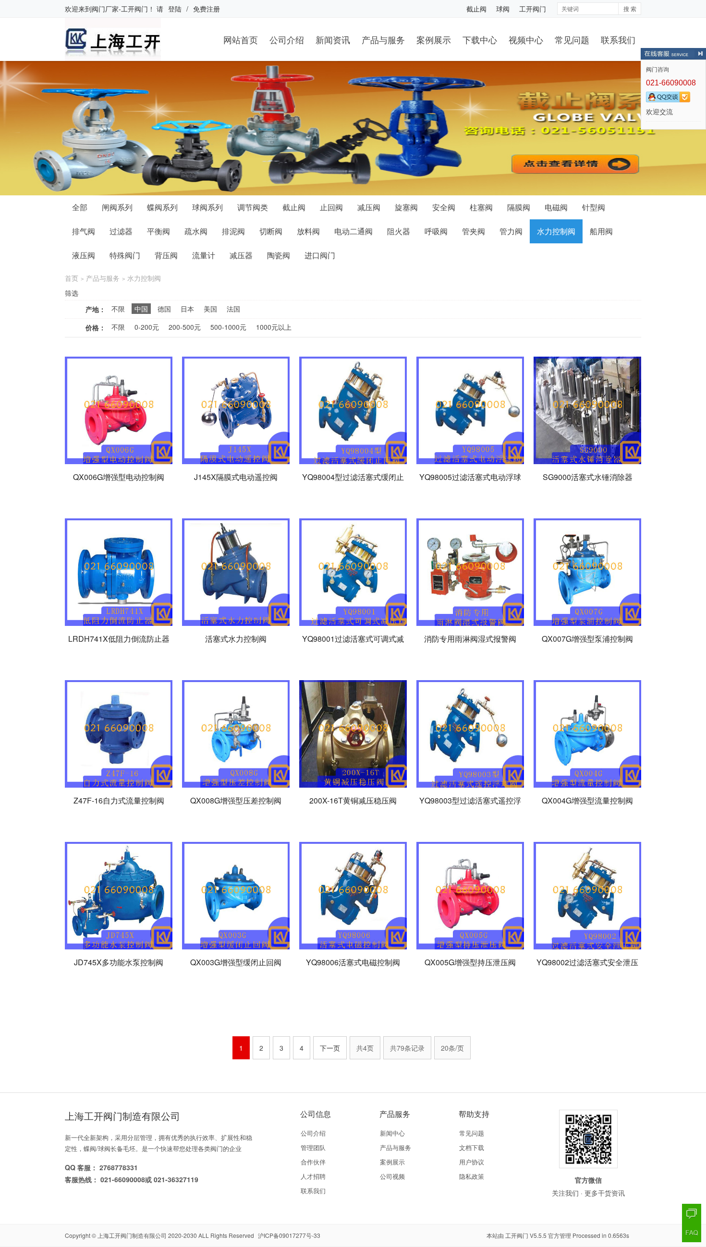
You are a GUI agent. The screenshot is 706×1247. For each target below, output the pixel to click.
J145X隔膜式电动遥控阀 (236, 476)
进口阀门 (319, 255)
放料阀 (308, 231)
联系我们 (618, 39)
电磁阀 (556, 207)
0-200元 (146, 327)
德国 (164, 308)
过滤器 (121, 231)
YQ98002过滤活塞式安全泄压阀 (587, 968)
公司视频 (392, 1176)
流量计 (203, 255)
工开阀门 (532, 8)
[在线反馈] (691, 1213)
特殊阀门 (125, 255)
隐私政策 (471, 1176)
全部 (79, 207)
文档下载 (471, 1147)
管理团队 (313, 1147)
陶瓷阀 (278, 255)
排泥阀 (233, 231)
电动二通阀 (353, 231)
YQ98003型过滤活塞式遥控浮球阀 (470, 806)
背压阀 (166, 255)
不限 (118, 308)
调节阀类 (252, 207)
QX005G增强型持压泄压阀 (470, 962)
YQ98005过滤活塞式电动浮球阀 (470, 482)
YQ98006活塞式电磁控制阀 (353, 962)
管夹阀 (473, 231)
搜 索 (629, 8)
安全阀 (443, 207)
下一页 (330, 1048)
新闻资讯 (333, 39)
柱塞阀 (481, 207)
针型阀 (593, 207)
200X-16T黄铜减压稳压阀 (353, 800)
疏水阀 (195, 231)
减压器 (241, 255)
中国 (141, 308)
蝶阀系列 (162, 207)
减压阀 (368, 207)
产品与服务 (383, 39)
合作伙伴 (313, 1161)
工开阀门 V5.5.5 (526, 1235)
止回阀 (331, 207)
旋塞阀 (406, 207)
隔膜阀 (518, 207)
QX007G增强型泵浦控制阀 (587, 638)
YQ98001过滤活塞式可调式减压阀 (353, 644)
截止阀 (476, 8)
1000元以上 (274, 327)
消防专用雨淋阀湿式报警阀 (470, 638)
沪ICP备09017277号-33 (289, 1235)
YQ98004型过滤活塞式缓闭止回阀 (353, 482)
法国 (233, 308)
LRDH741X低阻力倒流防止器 (119, 638)
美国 (210, 308)
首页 (71, 278)
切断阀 (270, 231)
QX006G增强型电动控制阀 (118, 476)
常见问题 (572, 39)
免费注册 (206, 8)
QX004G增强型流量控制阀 (587, 800)
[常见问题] (691, 1232)
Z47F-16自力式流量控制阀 (118, 800)
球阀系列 (207, 207)
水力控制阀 (556, 231)
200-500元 (185, 327)
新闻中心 (392, 1133)
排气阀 (83, 231)
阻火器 (398, 231)
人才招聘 (313, 1176)
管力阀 (511, 231)
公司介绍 (286, 39)
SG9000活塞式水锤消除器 (588, 476)
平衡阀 (158, 231)
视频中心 (526, 39)
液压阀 (83, 255)
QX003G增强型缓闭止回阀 (235, 962)
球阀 (503, 8)
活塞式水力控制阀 (236, 638)
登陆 (175, 8)
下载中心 (480, 39)
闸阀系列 (117, 207)
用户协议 (471, 1161)
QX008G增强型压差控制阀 (235, 800)
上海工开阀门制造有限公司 (132, 1235)
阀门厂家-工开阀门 (120, 8)
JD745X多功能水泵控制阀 (118, 962)
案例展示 (433, 39)
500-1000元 (228, 327)
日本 (187, 308)
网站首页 (240, 39)
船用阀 (601, 231)
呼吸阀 (436, 231)
